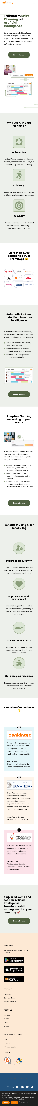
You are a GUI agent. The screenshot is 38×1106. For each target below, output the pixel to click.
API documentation (10, 1047)
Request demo (19, 55)
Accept (6, 1102)
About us (7, 1015)
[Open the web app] (14, 981)
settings (21, 1099)
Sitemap (6, 1026)
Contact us (7, 994)
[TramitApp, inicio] (7, 3)
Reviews (6, 1019)
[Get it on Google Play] (14, 962)
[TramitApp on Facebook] (8, 1088)
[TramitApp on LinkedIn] (22, 1087)
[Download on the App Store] (14, 972)
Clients (6, 1022)
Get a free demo (9, 998)
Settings (23, 1102)
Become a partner (10, 1002)
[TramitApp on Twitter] (13, 1088)
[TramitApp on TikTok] (32, 1087)
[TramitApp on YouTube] (27, 1087)
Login (5, 1040)
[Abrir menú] (34, 3)
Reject (14, 1102)
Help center (7, 1043)
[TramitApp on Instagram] (17, 1088)
